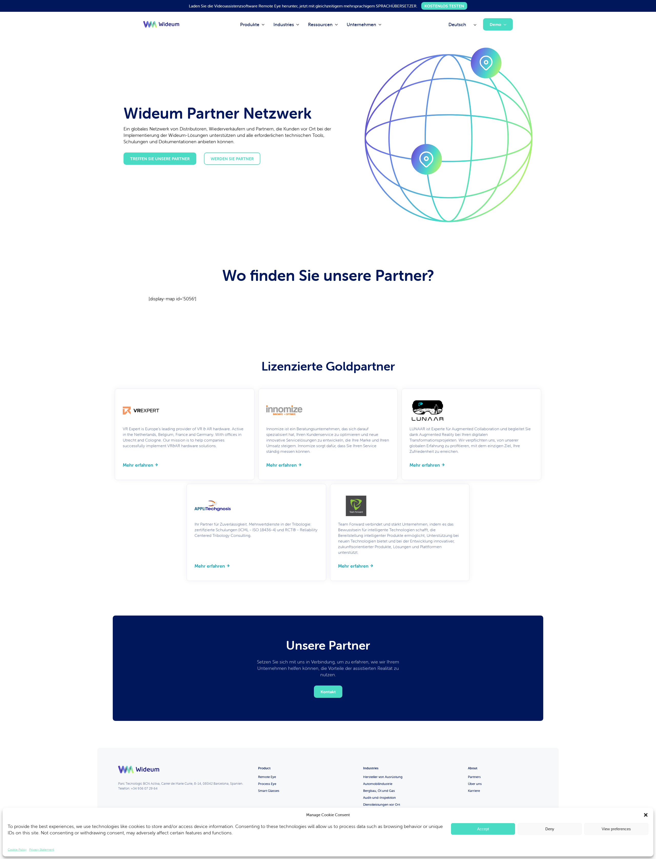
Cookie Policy (17, 849)
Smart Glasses (268, 791)
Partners (474, 777)
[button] (645, 814)
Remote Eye (267, 777)
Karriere (474, 791)
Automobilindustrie (377, 784)
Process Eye (267, 784)
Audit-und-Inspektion (379, 797)
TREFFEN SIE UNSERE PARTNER (160, 158)
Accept (483, 829)
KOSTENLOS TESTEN (444, 5)
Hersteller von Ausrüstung (383, 777)
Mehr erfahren (138, 465)
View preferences (616, 829)
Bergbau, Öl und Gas (379, 791)
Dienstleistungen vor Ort (381, 804)
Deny (549, 829)
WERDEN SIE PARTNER (232, 158)
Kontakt (328, 691)
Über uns (475, 784)
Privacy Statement (41, 849)
